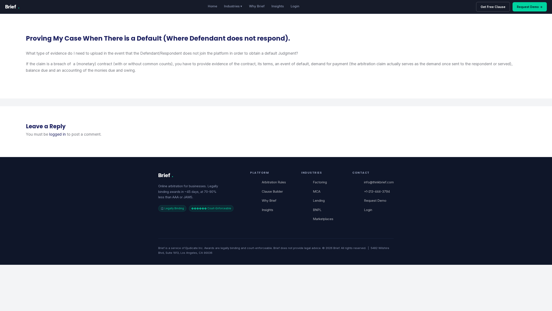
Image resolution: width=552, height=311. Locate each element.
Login (295, 6)
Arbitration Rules (274, 182)
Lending (319, 200)
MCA (316, 191)
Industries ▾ (233, 6)
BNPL (317, 210)
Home (212, 6)
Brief (12, 7)
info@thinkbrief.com (379, 182)
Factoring (320, 182)
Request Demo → (530, 7)
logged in (57, 134)
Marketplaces (323, 219)
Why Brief (257, 6)
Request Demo (375, 200)
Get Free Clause (493, 7)
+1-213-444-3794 (377, 191)
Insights (277, 6)
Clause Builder (272, 191)
